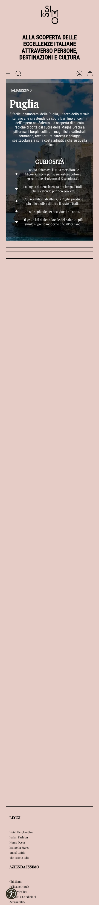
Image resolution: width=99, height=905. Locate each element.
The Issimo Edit (19, 857)
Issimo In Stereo (19, 847)
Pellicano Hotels (19, 886)
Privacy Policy (18, 891)
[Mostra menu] (8, 73)
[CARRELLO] (90, 73)
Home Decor (17, 842)
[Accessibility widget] (11, 893)
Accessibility (17, 902)
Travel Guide (17, 852)
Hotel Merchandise (21, 832)
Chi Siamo (15, 881)
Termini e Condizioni (22, 897)
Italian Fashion (18, 837)
